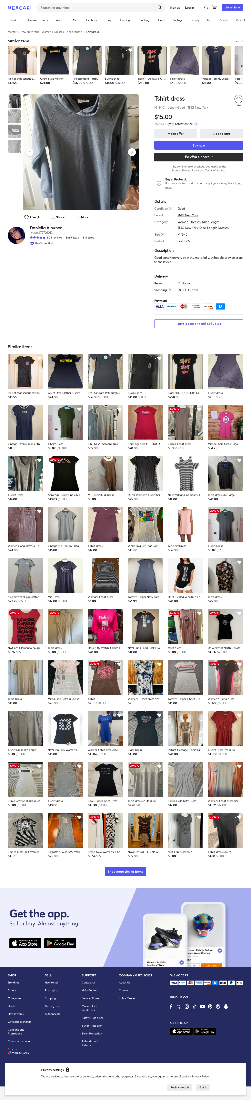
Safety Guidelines (92, 1018)
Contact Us (88, 982)
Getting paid (52, 1006)
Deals (11, 1006)
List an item (232, 7)
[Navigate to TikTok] (194, 1006)
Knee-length (74, 32)
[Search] (160, 7)
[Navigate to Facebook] (171, 1006)
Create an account (19, 1041)
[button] (206, 7)
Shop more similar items (125, 871)
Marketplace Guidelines (89, 1008)
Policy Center (127, 998)
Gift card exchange (19, 1022)
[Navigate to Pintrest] (210, 1006)
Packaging (51, 990)
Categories (14, 998)
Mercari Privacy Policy (185, 170)
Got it (203, 1087)
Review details (179, 1087)
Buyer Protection (92, 1025)
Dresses (59, 32)
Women (46, 32)
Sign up (175, 7)
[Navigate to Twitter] (179, 1006)
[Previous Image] (29, 152)
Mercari (12, 32)
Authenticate (53, 1014)
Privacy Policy (200, 1076)
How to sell (51, 982)
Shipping (50, 998)
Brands (12, 990)
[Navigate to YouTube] (202, 1006)
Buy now (199, 145)
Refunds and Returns (89, 1043)
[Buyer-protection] (196, 124)
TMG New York (29, 32)
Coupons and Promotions (16, 1031)
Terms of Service (215, 170)
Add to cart (221, 133)
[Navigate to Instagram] (187, 1006)
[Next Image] (131, 152)
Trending (13, 982)
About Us (124, 982)
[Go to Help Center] (170, 208)
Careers (123, 990)
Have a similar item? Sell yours (199, 323)
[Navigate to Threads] (218, 1006)
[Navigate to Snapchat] (226, 1006)
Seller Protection (92, 1033)
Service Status (90, 998)
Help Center (89, 990)
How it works (16, 1014)
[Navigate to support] (174, 983)
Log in (189, 7)
